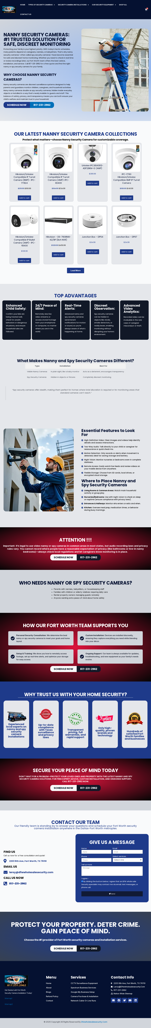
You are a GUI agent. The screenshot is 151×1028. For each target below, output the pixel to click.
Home (22, 5)
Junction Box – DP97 (126, 236)
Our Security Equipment (103, 5)
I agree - (85, 878)
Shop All (123, 5)
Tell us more (86, 864)
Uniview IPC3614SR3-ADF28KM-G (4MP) (92, 167)
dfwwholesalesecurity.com (94, 1022)
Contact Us (25, 14)
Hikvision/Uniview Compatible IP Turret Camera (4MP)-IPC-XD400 (58, 178)
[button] (75, 270)
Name (84, 848)
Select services (119, 856)
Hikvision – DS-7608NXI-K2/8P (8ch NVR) (58, 238)
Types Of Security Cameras (40, 5)
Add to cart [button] (24, 198)
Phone (84, 856)
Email (115, 848)
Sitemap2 (9, 1004)
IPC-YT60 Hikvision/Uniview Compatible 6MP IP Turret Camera (126, 178)
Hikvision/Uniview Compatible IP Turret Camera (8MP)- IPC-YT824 (24, 178)
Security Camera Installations (72, 5)
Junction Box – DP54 (92, 236)
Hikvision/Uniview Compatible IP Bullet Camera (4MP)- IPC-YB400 (24, 241)
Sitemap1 (8, 998)
